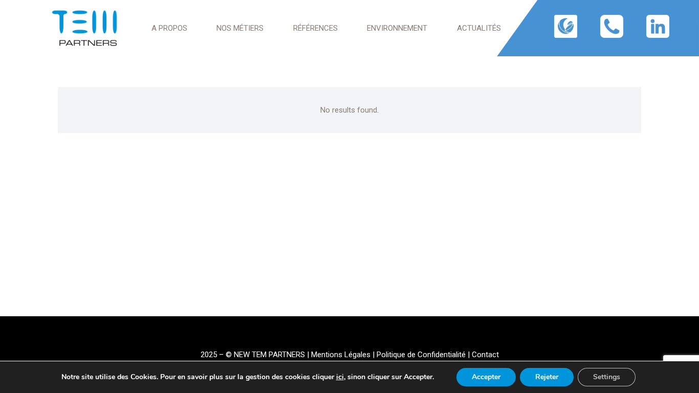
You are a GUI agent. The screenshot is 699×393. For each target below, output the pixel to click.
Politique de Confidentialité (421, 354)
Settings (606, 377)
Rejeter (546, 377)
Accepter (486, 377)
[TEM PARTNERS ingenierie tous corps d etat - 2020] (84, 28)
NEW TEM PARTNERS (269, 354)
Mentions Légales (340, 354)
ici (340, 377)
